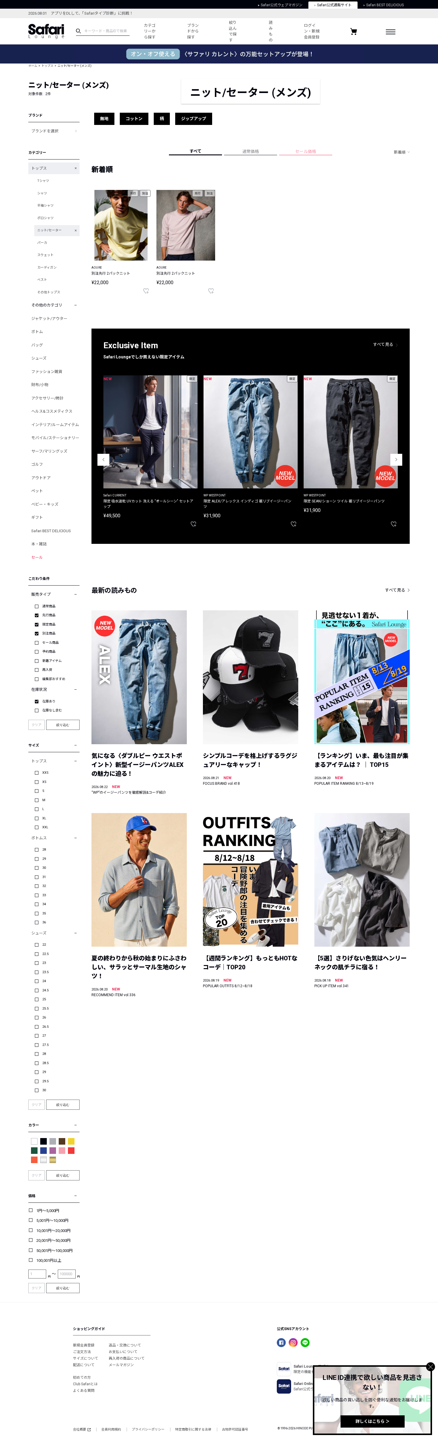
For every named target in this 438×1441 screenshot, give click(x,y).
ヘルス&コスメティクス (51, 411)
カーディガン (47, 268)
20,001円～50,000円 (53, 1240)
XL (44, 818)
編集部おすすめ (53, 679)
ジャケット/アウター (49, 318)
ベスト (42, 280)
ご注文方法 (82, 1352)
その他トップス (48, 292)
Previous (103, 460)
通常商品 (48, 606)
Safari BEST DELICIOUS (385, 5)
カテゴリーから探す (150, 31)
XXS (45, 773)
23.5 (45, 972)
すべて (195, 151)
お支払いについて (123, 1352)
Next (396, 460)
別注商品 (48, 633)
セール (37, 557)
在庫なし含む (52, 710)
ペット (37, 491)
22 (44, 945)
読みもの (271, 31)
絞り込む (62, 725)
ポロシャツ (45, 218)
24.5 (45, 990)
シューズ (38, 358)
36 (44, 922)
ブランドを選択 (44, 131)
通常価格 (250, 151)
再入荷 (47, 670)
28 (44, 850)
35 (44, 913)
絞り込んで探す (233, 31)
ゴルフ (37, 464)
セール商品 (50, 643)
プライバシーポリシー (148, 1429)
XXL (45, 827)
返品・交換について (125, 1345)
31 (44, 877)
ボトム (37, 331)
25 (44, 999)
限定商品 (48, 624)
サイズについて (85, 1358)
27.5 (45, 1045)
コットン (134, 118)
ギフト (37, 517)
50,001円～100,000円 (54, 1250)
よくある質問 (83, 1391)
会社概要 (79, 1429)
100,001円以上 (48, 1260)
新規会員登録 (83, 1345)
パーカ (42, 243)
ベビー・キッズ (44, 504)
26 (44, 1017)
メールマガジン (121, 1365)
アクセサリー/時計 (47, 398)
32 (44, 886)
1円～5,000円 (47, 1210)
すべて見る (383, 344)
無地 (104, 118)
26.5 (45, 1027)
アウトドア (41, 478)
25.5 (45, 1008)
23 (44, 963)
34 (44, 904)
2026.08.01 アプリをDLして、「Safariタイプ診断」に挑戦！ (80, 13)
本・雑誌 (39, 544)
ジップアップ (193, 118)
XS (44, 782)
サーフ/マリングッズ (49, 451)
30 (44, 868)
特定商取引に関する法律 (193, 1429)
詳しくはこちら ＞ (372, 1421)
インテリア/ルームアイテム (55, 424)
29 (44, 859)
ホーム (32, 65)
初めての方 (82, 1377)
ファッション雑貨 (46, 371)
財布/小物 (39, 385)
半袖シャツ (45, 206)
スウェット (45, 255)
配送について (83, 1365)
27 (44, 1036)
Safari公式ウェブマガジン (281, 5)
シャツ (42, 193)
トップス (47, 65)
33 (44, 895)
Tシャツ (43, 181)
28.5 (45, 1063)
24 (44, 981)
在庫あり (48, 701)
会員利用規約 (111, 1429)
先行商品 (48, 615)
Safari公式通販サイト (334, 5)
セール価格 (305, 151)
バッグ (37, 345)
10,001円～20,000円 (53, 1230)
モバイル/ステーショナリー (55, 438)
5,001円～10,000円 (52, 1220)
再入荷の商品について (127, 1358)
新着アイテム (52, 661)
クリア (36, 725)
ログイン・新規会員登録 (311, 31)
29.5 (45, 1081)
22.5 (45, 954)
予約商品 (48, 652)
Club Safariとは (85, 1384)
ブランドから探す (193, 31)
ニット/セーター (49, 230)
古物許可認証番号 (235, 1429)
